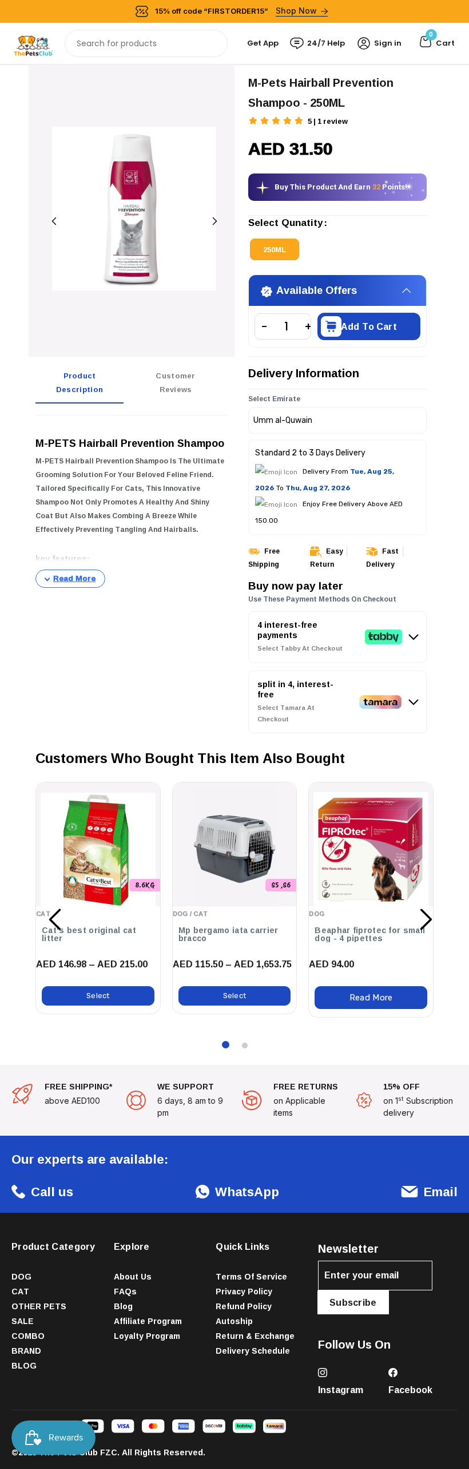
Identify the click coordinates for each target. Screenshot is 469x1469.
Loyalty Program (147, 1335)
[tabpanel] (131, 506)
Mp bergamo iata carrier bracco (228, 934)
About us (133, 1276)
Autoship (234, 1321)
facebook (410, 1389)
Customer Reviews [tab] (175, 382)
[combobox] (146, 43)
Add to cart (369, 326)
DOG (21, 1276)
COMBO (28, 1335)
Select (98, 995)
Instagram (340, 1389)
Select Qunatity (285, 224)
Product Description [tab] (79, 382)
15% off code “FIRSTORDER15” (236, 10)
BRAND (26, 1350)
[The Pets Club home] (33, 42)
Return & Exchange (255, 1335)
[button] (276, 121)
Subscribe (353, 1302)
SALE (22, 1321)
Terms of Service (251, 1276)
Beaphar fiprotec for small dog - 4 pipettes (370, 934)
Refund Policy (244, 1306)
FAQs (125, 1291)
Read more (371, 997)
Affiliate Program (148, 1321)
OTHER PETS (38, 1306)
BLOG (24, 1365)
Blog (123, 1306)
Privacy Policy (244, 1291)
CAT (20, 1291)
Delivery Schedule (253, 1350)
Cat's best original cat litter (89, 934)
